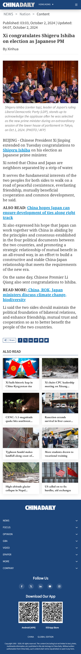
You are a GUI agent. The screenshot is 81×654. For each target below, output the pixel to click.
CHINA (31, 637)
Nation (25, 14)
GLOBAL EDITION (45, 637)
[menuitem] (44, 5)
